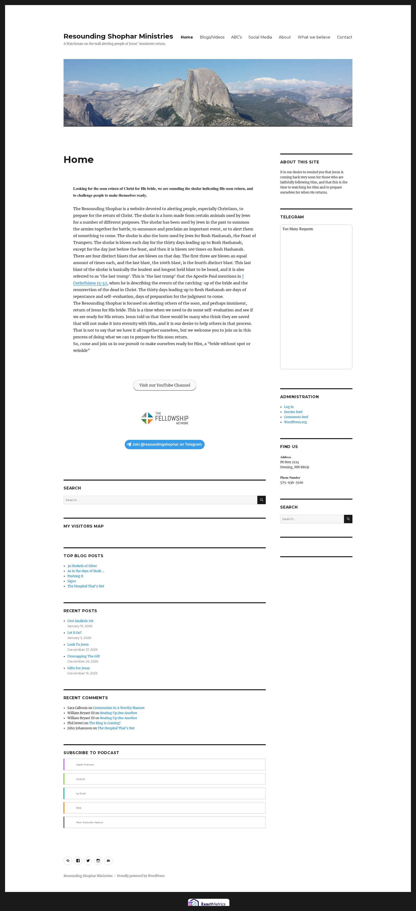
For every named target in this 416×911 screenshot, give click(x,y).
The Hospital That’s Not (116, 728)
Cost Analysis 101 (80, 621)
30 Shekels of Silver (82, 566)
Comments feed (296, 417)
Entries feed (293, 412)
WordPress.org (295, 422)
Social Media (260, 37)
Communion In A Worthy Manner (119, 708)
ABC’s (236, 37)
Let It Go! (74, 633)
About (285, 37)
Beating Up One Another (118, 713)
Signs (71, 581)
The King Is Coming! (105, 723)
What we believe (314, 37)
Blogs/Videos (212, 37)
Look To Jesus (78, 645)
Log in (289, 407)
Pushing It (75, 576)
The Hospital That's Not (85, 586)
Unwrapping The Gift (83, 656)
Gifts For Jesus (78, 668)
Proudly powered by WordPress (141, 876)
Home (187, 37)
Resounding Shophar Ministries (118, 36)
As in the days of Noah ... (85, 571)
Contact (344, 37)
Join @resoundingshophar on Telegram (167, 444)
